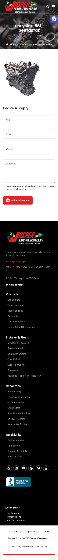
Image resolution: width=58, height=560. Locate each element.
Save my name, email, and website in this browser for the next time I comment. (30, 187)
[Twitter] (39, 468)
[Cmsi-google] (31, 468)
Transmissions (14, 516)
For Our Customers (16, 520)
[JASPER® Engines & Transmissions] (20, 6)
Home (13, 44)
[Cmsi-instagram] (46, 468)
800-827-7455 (18, 262)
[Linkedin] (16, 468)
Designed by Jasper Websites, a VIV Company (29, 547)
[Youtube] (24, 468)
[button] (54, 19)
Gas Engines (13, 513)
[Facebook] (9, 468)
